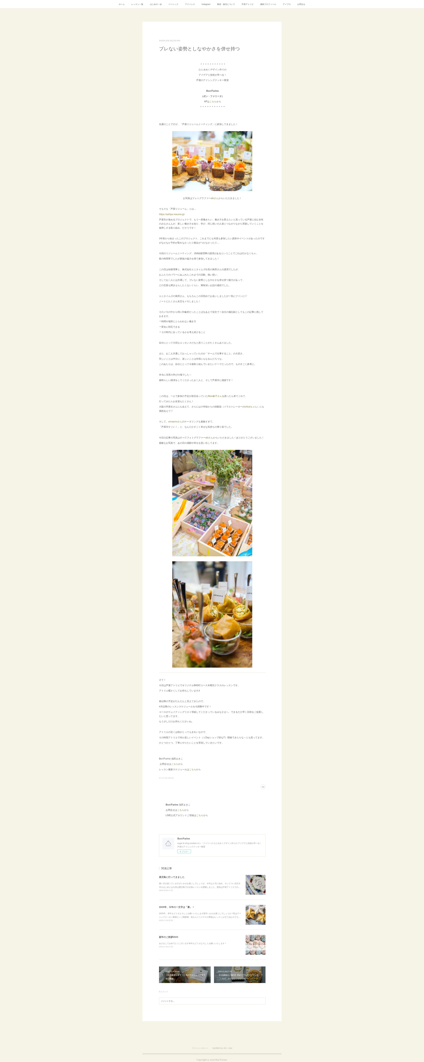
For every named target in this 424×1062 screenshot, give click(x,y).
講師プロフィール (268, 4)
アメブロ (287, 4)
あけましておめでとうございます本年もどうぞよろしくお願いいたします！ (193, 943)
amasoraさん (175, 421)
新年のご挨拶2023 (168, 936)
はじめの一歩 (156, 4)
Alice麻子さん (215, 396)
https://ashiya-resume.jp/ (172, 214)
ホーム (122, 4)
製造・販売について (226, 4)
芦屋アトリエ (248, 4)
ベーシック (173, 4)
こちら (213, 101)
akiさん (214, 198)
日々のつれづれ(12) (166, 778)
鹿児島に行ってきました (172, 877)
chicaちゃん (251, 406)
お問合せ (301, 4)
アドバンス (190, 4)
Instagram (206, 4)
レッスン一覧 (137, 4)
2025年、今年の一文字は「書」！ (176, 907)
